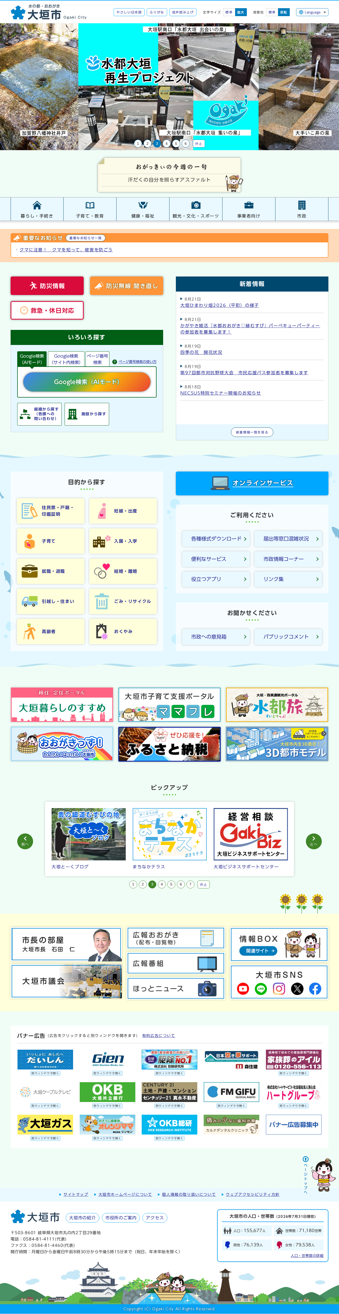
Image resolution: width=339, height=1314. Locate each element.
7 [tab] (190, 884)
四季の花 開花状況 (201, 352)
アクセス (155, 1218)
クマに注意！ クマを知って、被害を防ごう (66, 250)
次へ (314, 844)
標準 (229, 12)
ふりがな (157, 12)
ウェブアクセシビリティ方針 (253, 1194)
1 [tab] (138, 144)
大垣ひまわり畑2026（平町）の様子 (219, 305)
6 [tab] (186, 144)
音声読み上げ (183, 12)
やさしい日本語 (129, 12)
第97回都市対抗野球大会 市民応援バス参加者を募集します (244, 373)
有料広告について (158, 1036)
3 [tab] (157, 144)
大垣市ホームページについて (125, 1194)
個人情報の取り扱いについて (189, 1194)
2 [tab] (147, 144)
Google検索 (66, 359)
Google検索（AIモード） (32, 359)
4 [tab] (167, 144)
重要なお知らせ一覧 (85, 237)
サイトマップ (76, 1194)
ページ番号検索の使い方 (138, 361)
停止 (198, 143)
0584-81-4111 (39, 1239)
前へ (25, 844)
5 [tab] (176, 144)
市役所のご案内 (121, 1218)
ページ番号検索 (97, 359)
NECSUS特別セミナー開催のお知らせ (220, 393)
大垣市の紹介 (82, 1218)
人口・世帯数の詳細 (307, 1255)
